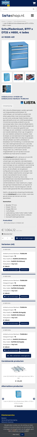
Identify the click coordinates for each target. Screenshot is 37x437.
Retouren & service (7, 422)
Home (3, 21)
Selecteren (24, 269)
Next (34, 399)
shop (13, 15)
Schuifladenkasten (20, 21)
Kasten (9, 21)
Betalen (4, 418)
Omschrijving (7, 106)
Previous (3, 399)
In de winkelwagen (26, 238)
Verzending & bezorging (9, 420)
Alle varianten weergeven (19, 356)
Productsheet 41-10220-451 (14, 223)
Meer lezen (16, 434)
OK (22, 434)
